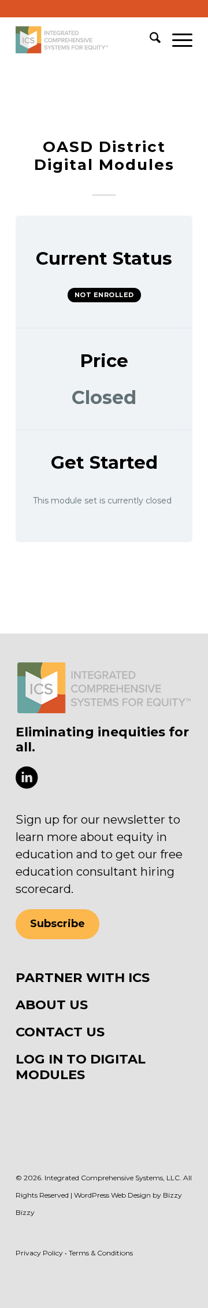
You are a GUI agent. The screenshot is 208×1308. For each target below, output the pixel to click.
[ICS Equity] (86, 40)
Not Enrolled (104, 295)
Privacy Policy (39, 1252)
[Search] (149, 40)
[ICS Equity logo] (104, 687)
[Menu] (176, 40)
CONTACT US (60, 1032)
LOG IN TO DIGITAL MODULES (81, 1067)
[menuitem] (149, 40)
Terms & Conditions (101, 1252)
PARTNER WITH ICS (83, 977)
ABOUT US (52, 1004)
